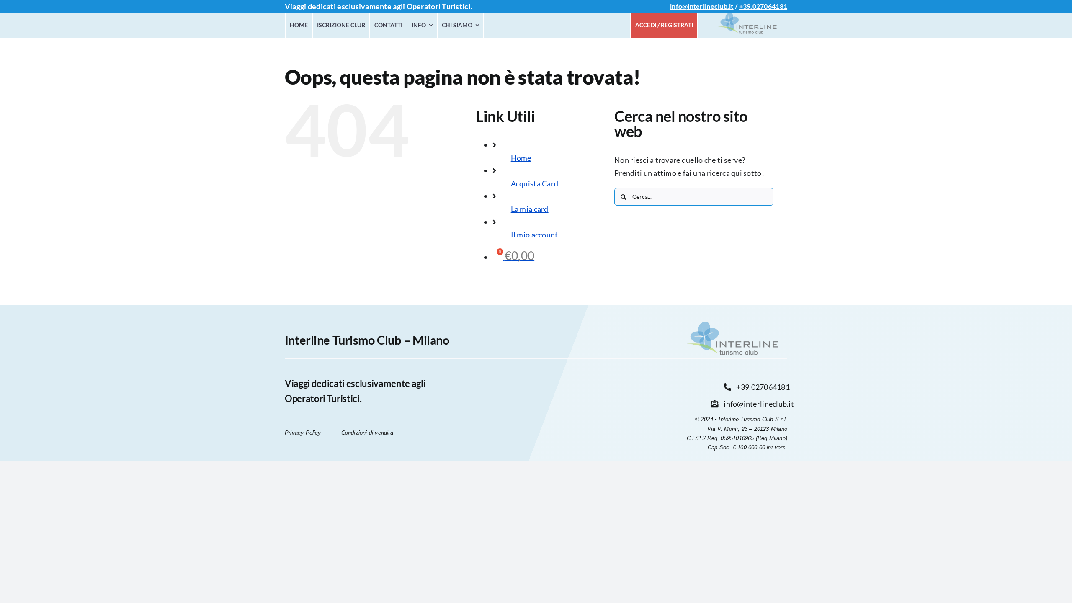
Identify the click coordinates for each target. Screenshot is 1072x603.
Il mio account (534, 234)
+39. (745, 6)
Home (521, 157)
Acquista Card (535, 183)
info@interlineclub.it (702, 6)
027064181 (769, 6)
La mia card (530, 209)
